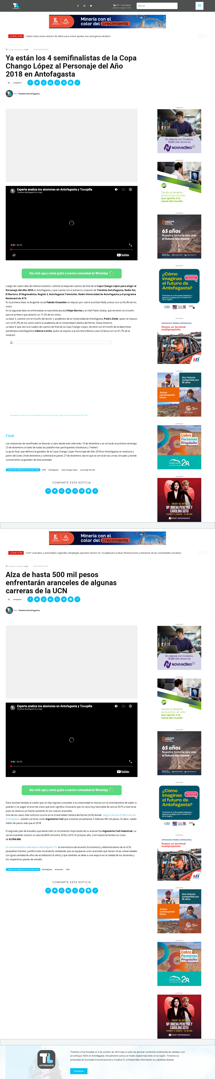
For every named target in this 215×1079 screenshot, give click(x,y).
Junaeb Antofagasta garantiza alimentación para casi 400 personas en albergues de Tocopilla (72, 36)
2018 (44, 470)
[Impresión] (64, 83)
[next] (205, 36)
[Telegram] (71, 83)
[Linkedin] (50, 83)
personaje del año (87, 470)
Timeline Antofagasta (29, 94)
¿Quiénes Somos (165, 1059)
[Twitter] (91, 6)
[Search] (174, 6)
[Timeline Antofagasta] (10, 93)
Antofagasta (54, 470)
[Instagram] (84, 6)
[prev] (200, 36)
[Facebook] (77, 6)
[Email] (57, 83)
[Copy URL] (77, 83)
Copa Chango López (69, 470)
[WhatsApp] (44, 83)
